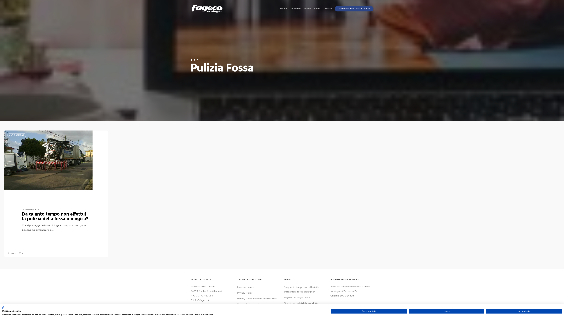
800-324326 (347, 295)
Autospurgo (17, 135)
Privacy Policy (244, 292)
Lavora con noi (245, 287)
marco (13, 253)
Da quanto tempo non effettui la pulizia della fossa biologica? (301, 289)
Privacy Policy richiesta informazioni (257, 298)
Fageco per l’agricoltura (297, 297)
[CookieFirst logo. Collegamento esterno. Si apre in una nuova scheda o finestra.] (3, 307)
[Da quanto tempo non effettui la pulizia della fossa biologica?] (56, 194)
